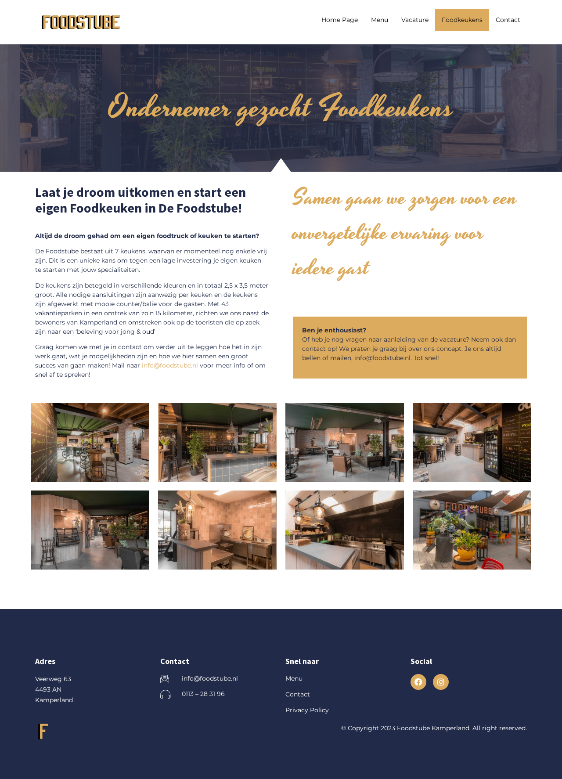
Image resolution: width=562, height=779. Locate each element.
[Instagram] (441, 682)
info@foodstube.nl (170, 365)
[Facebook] (418, 682)
